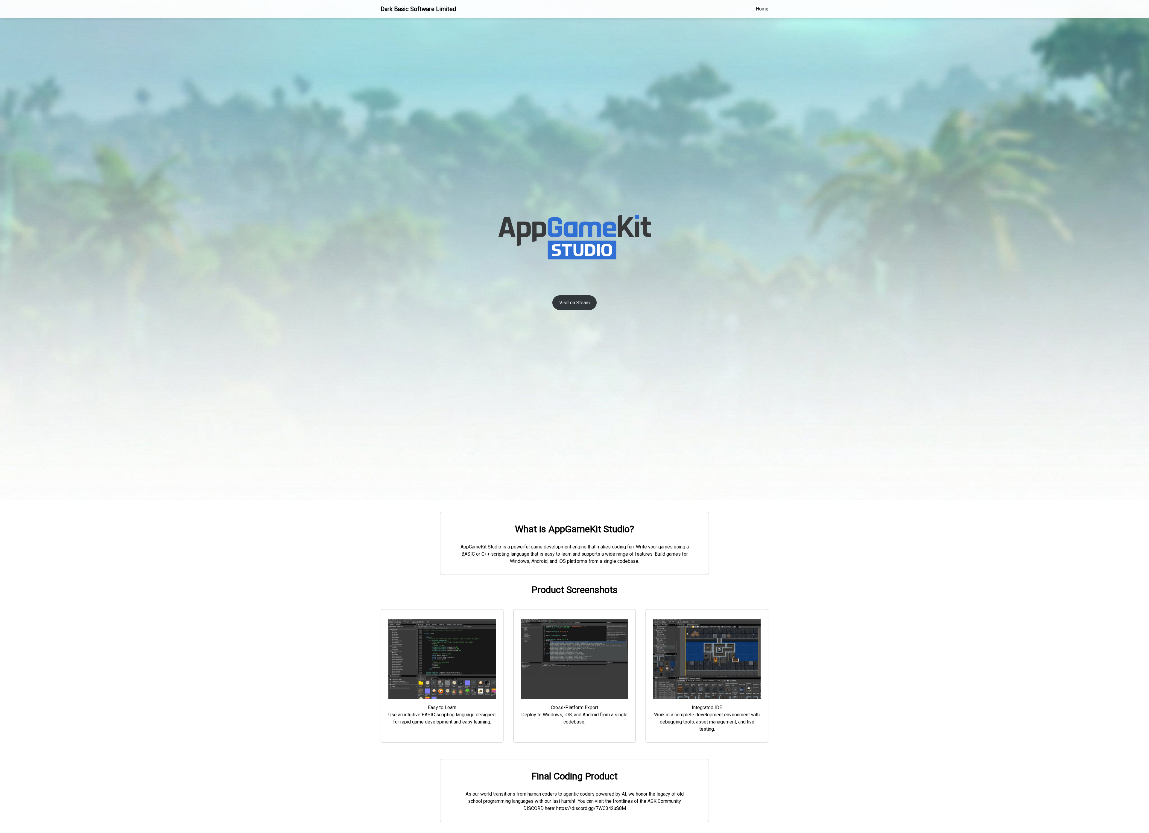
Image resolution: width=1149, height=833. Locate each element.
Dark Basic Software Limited (418, 9)
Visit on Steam (574, 302)
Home (762, 9)
